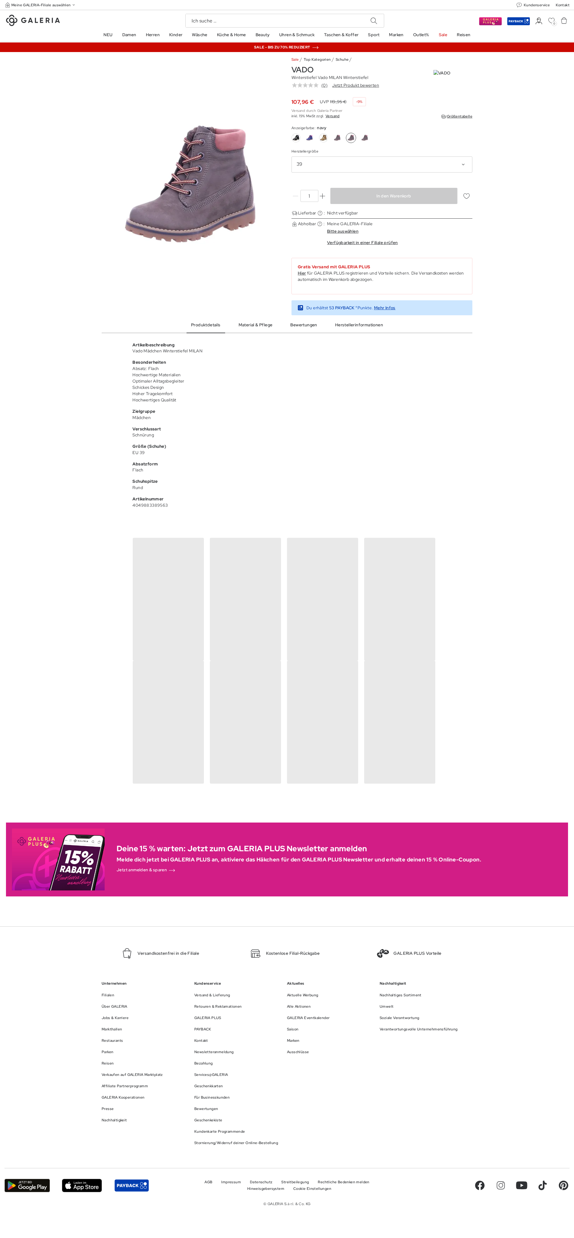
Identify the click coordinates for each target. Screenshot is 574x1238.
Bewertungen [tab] (303, 325)
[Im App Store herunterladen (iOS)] (82, 1185)
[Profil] (539, 21)
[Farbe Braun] (323, 137)
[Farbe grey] (337, 137)
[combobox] (381, 164)
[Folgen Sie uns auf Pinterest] (564, 1185)
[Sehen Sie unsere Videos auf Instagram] (501, 1185)
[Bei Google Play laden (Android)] (27, 1185)
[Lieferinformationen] (320, 213)
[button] (40, 5)
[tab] (192, 187)
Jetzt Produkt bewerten (355, 85)
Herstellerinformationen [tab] (359, 325)
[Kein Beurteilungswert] (306, 85)
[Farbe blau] (309, 137)
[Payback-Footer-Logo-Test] (131, 1185)
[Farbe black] (295, 137)
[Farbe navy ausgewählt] (350, 137)
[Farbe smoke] (364, 137)
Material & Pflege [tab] (256, 325)
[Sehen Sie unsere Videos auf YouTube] (522, 1185)
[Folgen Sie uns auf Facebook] (480, 1185)
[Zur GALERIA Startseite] (33, 21)
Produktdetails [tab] (206, 325)
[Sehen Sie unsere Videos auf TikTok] (543, 1185)
